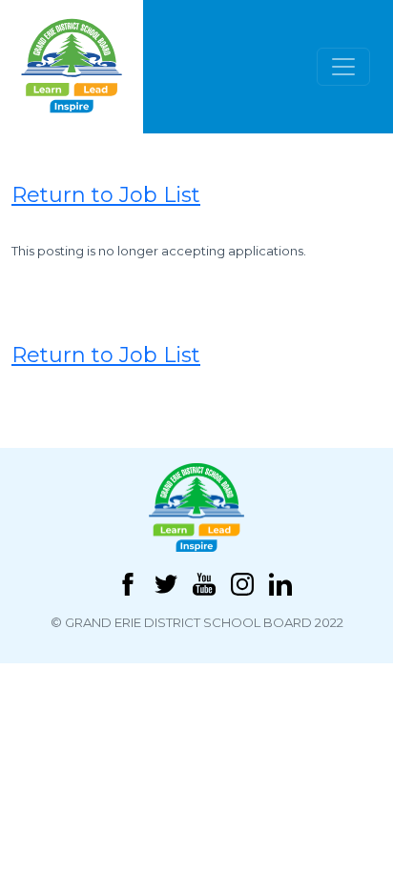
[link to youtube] (204, 583)
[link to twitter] (166, 583)
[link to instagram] (242, 583)
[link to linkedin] (280, 583)
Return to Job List (105, 195)
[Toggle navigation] (343, 67)
